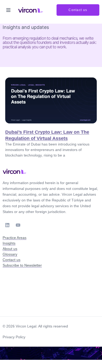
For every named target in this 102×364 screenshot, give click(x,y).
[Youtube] (18, 225)
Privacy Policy (14, 337)
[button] (8, 10)
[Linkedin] (7, 225)
